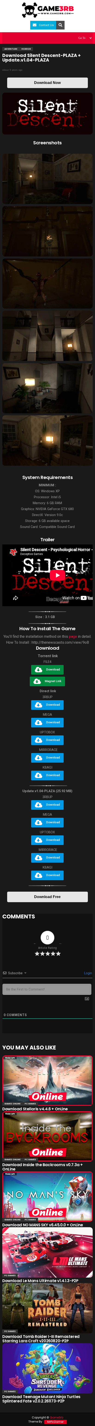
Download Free (47, 897)
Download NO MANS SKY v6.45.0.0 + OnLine (42, 1225)
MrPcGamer (55, 1422)
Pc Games (30, 1103)
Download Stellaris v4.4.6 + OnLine (35, 1109)
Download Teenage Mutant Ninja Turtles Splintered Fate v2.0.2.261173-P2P (41, 1399)
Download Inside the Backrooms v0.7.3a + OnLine (42, 1167)
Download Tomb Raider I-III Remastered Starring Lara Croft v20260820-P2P (40, 1339)
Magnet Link (53, 681)
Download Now (47, 83)
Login (87, 973)
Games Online (12, 1103)
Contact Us (46, 25)
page (73, 636)
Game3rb (56, 1417)
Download (53, 669)
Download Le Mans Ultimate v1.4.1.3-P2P (40, 1280)
